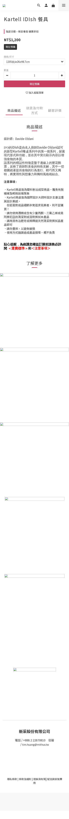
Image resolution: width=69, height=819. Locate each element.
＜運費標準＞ (18, 248)
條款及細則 (25, 779)
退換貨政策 (39, 779)
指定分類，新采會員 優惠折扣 (22, 31)
